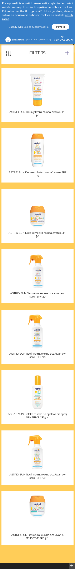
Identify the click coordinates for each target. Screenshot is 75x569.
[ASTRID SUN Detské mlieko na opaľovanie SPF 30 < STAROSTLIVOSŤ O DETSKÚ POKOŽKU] (37, 150)
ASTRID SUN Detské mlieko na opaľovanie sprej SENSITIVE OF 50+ (37, 416)
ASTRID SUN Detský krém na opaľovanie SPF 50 (37, 113)
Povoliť (60, 26)
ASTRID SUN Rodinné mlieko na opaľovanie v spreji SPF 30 (37, 355)
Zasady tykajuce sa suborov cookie (29, 26)
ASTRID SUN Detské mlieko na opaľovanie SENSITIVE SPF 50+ (37, 536)
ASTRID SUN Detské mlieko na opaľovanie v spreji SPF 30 (37, 295)
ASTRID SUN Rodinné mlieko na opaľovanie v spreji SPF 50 (37, 476)
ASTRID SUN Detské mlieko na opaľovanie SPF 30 (37, 174)
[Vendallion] (63, 40)
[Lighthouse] (14, 39)
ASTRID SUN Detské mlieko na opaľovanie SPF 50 (37, 234)
